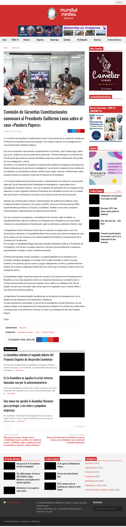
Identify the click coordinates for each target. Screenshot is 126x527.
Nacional (22, 328)
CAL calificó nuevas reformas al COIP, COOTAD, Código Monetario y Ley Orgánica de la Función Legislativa (28, 478)
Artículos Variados (12, 458)
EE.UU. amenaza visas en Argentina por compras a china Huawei (68, 486)
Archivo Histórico (114, 39)
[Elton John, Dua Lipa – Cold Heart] (94, 224)
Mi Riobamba (82, 39)
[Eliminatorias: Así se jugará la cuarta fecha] (9, 490)
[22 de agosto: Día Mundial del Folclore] (50, 466)
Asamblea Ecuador (25, 332)
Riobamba (89, 476)
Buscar (119, 2)
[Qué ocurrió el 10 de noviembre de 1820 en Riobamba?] (9, 466)
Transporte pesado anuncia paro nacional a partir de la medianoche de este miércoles (111, 238)
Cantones (67, 39)
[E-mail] (78, 131)
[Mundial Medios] (63, 15)
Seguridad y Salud (93, 485)
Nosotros (97, 39)
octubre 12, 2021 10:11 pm (13, 131)
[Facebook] (111, 2)
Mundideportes (91, 481)
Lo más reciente (52, 458)
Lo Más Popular (96, 191)
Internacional (91, 468)
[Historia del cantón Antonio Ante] (50, 476)
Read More (20, 370)
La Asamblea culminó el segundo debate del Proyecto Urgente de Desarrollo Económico (29, 357)
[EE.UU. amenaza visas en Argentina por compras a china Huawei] (50, 486)
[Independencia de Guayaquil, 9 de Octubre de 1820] (94, 199)
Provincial (89, 472)
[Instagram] (107, 2)
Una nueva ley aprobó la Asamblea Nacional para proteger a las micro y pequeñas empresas (28, 405)
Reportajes (54, 39)
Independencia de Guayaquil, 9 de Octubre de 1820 (111, 197)
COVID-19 (15, 39)
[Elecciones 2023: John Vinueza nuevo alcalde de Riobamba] (94, 212)
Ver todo (118, 191)
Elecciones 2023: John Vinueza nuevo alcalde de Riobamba (110, 211)
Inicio (4, 39)
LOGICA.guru (35, 521)
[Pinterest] (82, 131)
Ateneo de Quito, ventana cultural (99, 490)
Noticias (27, 39)
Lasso (37, 332)
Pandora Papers (48, 332)
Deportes (40, 39)
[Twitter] (74, 131)
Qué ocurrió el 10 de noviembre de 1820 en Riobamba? (28, 465)
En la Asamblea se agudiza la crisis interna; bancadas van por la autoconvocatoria (28, 380)
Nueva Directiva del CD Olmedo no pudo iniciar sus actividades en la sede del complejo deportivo (66, 440)
